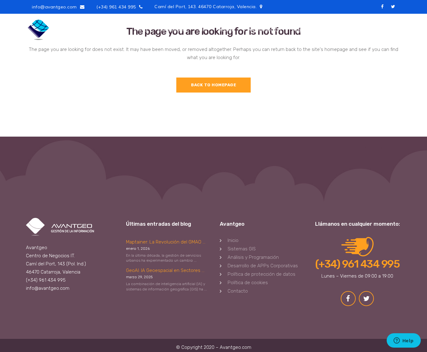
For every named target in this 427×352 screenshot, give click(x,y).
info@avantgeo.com (54, 7)
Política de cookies (248, 282)
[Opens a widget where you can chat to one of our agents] (403, 341)
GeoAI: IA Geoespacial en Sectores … (165, 270)
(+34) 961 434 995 (116, 7)
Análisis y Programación (253, 257)
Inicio (233, 240)
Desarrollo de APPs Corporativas (263, 266)
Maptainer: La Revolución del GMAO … (165, 242)
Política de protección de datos (261, 274)
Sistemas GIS (242, 249)
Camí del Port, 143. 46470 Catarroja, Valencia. (205, 6)
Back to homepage (213, 85)
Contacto (238, 291)
